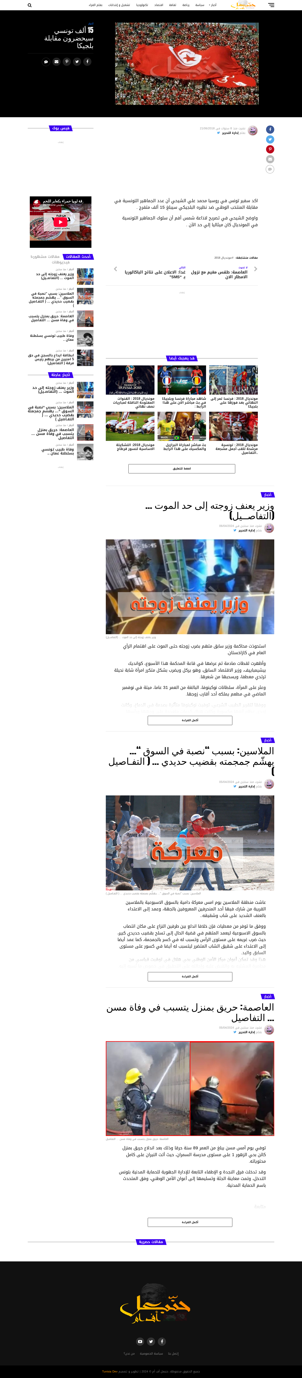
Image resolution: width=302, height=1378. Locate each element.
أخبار (213, 5)
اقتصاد (158, 5)
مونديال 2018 (223, 258)
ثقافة (172, 5)
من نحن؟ (129, 1353)
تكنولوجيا (142, 5)
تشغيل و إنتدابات (119, 5)
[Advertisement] (182, 168)
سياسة (199, 5)
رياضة (185, 5)
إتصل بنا (173, 1353)
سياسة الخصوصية (151, 1353)
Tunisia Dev (110, 1371)
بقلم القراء (95, 5)
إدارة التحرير (230, 133)
